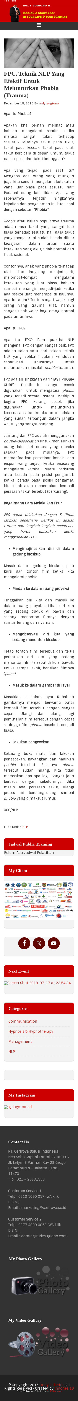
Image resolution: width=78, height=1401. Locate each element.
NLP (25, 827)
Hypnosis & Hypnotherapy (30, 1031)
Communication (22, 1021)
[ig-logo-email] (39, 1107)
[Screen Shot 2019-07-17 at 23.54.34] (39, 983)
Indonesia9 (64, 1388)
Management (20, 1041)
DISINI (13, 1202)
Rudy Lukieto (51, 1385)
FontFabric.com (54, 1391)
